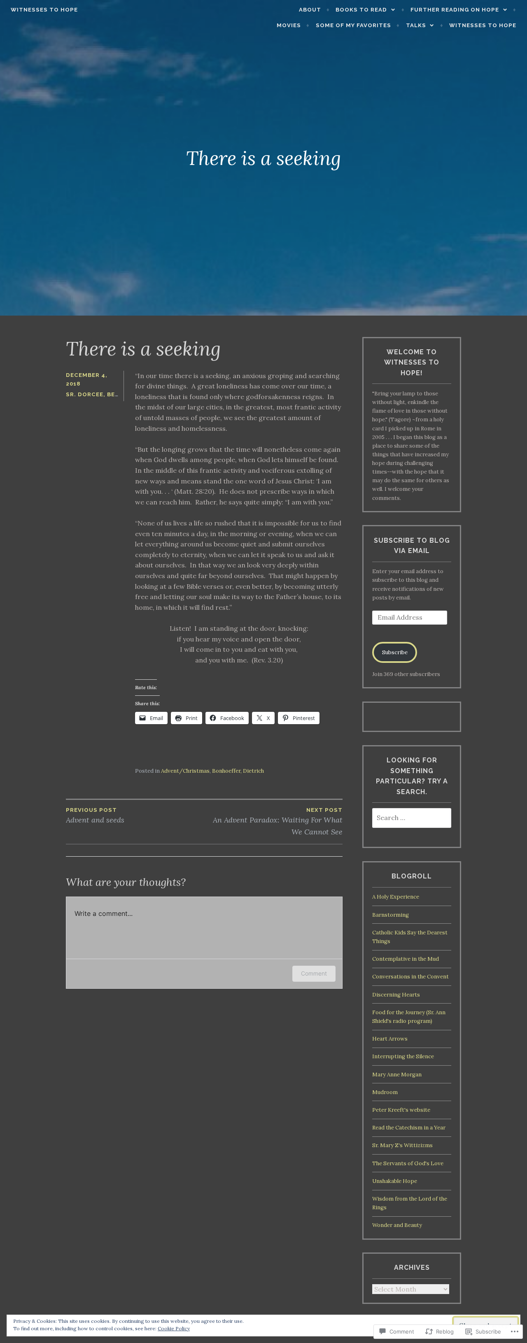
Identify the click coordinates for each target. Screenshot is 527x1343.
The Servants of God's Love (407, 1163)
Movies (289, 25)
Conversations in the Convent (410, 976)
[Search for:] (411, 818)
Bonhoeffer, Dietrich (238, 770)
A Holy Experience (395, 896)
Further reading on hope (454, 10)
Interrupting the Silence (403, 1056)
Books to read (361, 10)
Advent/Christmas (185, 770)
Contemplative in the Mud (405, 958)
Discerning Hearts (396, 994)
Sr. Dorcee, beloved (101, 394)
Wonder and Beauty (397, 1225)
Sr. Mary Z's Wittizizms (402, 1145)
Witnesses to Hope (44, 10)
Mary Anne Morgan (397, 1074)
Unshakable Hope (394, 1181)
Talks (416, 25)
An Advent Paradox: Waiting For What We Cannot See (278, 821)
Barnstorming (390, 914)
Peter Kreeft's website (401, 1109)
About (310, 10)
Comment (314, 973)
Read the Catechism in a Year (408, 1127)
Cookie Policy (174, 1328)
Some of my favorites (353, 25)
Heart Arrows (390, 1038)
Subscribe (395, 652)
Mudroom (385, 1092)
